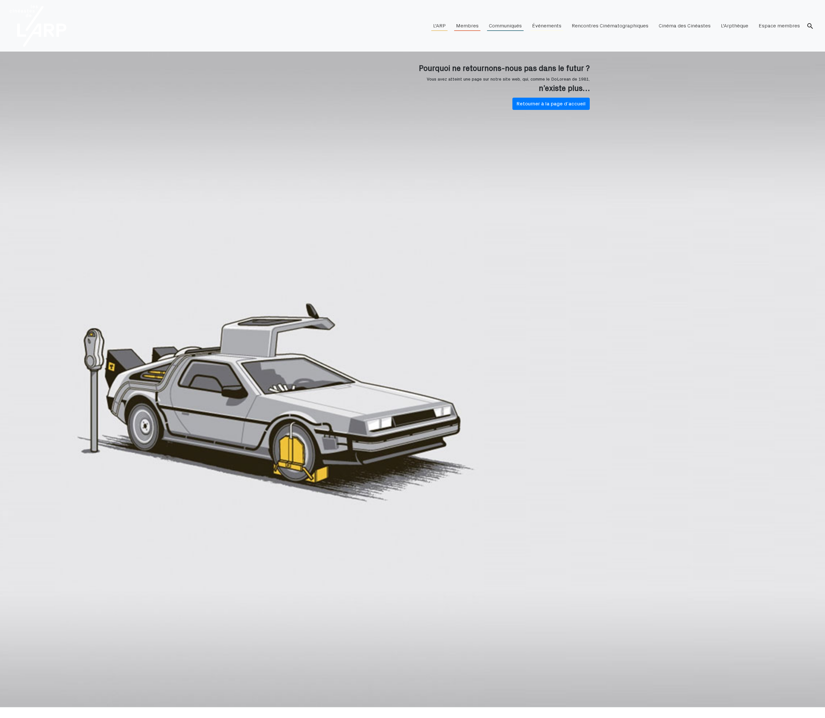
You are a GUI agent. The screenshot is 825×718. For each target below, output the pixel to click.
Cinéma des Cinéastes (685, 25)
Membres (467, 25)
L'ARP (439, 25)
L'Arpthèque (734, 25)
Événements (546, 25)
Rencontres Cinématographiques (610, 25)
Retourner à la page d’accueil (551, 103)
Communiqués (505, 25)
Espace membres (779, 25)
